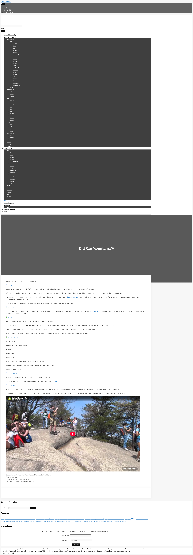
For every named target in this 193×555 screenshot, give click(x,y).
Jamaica (11, 94)
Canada (11, 87)
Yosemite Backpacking (122, 521)
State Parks (7, 201)
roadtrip (126, 519)
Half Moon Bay (51, 519)
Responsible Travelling (10, 35)
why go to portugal (91, 521)
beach (7, 519)
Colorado (15, 52)
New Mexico (15, 70)
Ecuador (11, 139)
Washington (15, 83)
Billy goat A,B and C (72, 297)
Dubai (8, 207)
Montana (15, 63)
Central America (10, 89)
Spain (11, 128)
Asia (8, 102)
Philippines (12, 113)
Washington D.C (16, 85)
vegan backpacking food (28, 521)
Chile (11, 135)
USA (11, 41)
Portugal (12, 126)
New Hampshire (16, 67)
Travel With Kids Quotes (11, 521)
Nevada (14, 65)
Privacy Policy (8, 12)
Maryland (15, 61)
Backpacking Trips (9, 203)
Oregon (14, 72)
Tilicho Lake (143, 519)
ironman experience (78, 519)
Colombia (12, 137)
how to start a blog (72, 519)
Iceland (11, 124)
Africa (8, 98)
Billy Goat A (94, 311)
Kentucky (15, 59)
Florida (14, 56)
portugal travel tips (109, 519)
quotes (115, 519)
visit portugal (59, 521)
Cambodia (12, 104)
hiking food (67, 519)
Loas (11, 109)
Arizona (14, 48)
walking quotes (65, 521)
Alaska (14, 46)
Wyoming (15, 80)
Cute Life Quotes (29, 519)
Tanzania (12, 100)
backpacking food (3, 519)
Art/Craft (12, 144)
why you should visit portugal (112, 521)
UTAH (14, 76)
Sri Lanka (12, 115)
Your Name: (65, 536)
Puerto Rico (15, 74)
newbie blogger (89, 519)
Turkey (11, 131)
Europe (8, 122)
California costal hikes (21, 519)
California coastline (12, 519)
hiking (48, 475)
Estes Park (18, 54)
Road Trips (15, 43)
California (15, 50)
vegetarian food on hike (52, 521)
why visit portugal (100, 521)
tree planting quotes (19, 521)
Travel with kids (10, 146)
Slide (133, 519)
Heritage (56, 519)
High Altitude (60, 519)
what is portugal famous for (80, 521)
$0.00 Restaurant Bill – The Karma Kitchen (20, 481)
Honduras (12, 96)
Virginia (15, 78)
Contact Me (8, 10)
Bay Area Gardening (9, 209)
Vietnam (12, 120)
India (11, 107)
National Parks (8, 148)
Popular (93, 519)
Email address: (65, 540)
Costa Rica (12, 91)
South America (10, 133)
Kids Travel (7, 205)
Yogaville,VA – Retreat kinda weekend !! (19, 479)
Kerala (83, 519)
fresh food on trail (41, 519)
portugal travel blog (100, 519)
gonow (45, 519)
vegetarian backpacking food (43, 521)
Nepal (11, 111)
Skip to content (6, 2)
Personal (9, 142)
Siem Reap (129, 519)
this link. (54, 381)
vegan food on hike (36, 521)
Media (6, 8)
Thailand (12, 118)
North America (10, 39)
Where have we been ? (10, 37)
